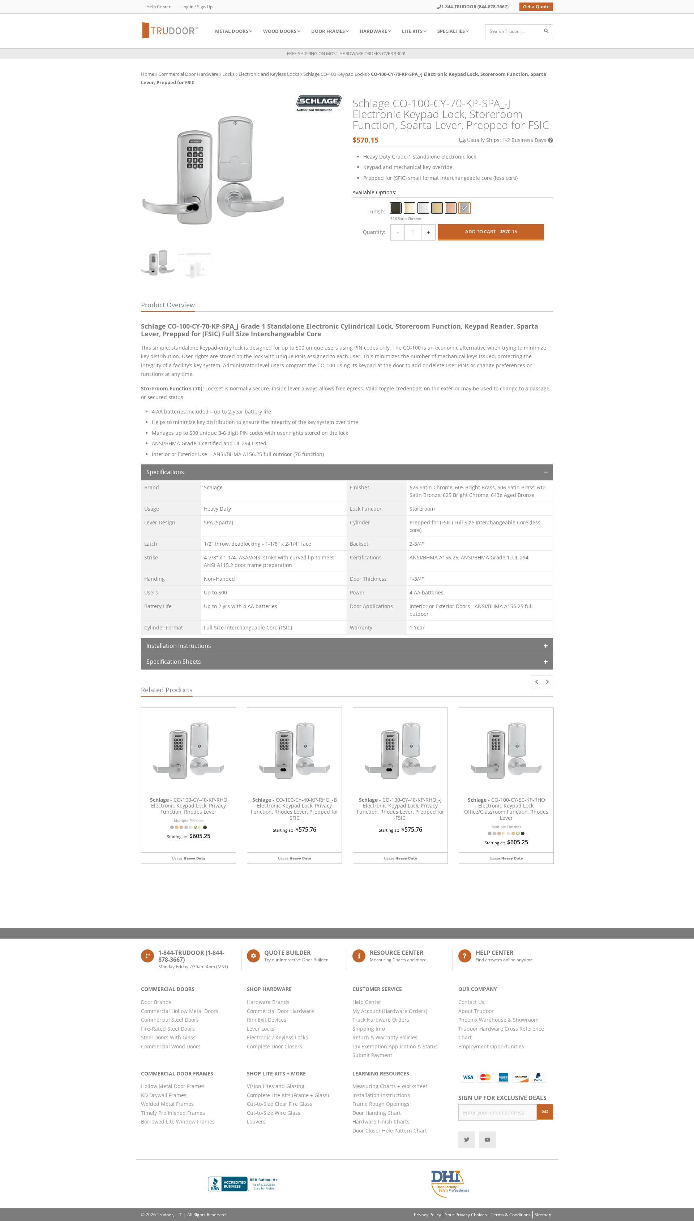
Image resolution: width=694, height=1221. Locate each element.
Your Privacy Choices (466, 1215)
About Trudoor (476, 1011)
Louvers (256, 1121)
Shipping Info (368, 1028)
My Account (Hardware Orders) (389, 1011)
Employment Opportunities (491, 1046)
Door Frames (328, 31)
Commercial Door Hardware (188, 74)
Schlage (213, 487)
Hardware (373, 31)
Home (147, 74)
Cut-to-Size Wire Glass (273, 1112)
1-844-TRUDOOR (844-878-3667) (475, 7)
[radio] (395, 208)
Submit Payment (372, 1055)
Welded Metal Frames (167, 1103)
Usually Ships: (506, 140)
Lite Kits (412, 31)
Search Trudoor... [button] (507, 31)
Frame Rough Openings (381, 1103)
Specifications (165, 472)
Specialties (451, 31)
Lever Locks (260, 1028)
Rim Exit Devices (266, 1019)
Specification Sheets (173, 662)
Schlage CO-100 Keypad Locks (335, 74)
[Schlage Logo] (319, 103)
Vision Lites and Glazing (275, 1086)
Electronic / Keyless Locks (277, 1037)
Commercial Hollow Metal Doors (179, 1011)
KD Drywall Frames (164, 1095)
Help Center (158, 7)
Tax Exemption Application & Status (395, 1046)
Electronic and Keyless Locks (269, 74)
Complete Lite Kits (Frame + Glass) (288, 1095)
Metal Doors (231, 31)
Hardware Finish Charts (381, 1121)
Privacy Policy (427, 1215)
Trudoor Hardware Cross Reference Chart (501, 1033)
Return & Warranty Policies (384, 1037)
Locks (228, 74)
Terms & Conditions (511, 1215)
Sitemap (543, 1215)
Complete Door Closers (274, 1046)
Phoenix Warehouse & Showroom (498, 1019)
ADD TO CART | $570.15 (491, 231)
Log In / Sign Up (197, 7)
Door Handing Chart (376, 1112)
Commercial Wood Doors (171, 1046)
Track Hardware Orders (380, 1019)
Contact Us (471, 1002)
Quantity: (374, 232)
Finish (376, 211)
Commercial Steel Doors (170, 1019)
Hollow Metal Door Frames (173, 1086)
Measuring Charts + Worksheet (389, 1086)
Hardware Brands (268, 1002)
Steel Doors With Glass (168, 1037)
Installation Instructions (178, 646)
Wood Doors (279, 31)
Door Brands (156, 1002)
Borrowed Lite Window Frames (178, 1121)
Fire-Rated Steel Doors (168, 1028)
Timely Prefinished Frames (173, 1112)
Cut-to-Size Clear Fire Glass (279, 1103)
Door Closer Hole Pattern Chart (389, 1130)
